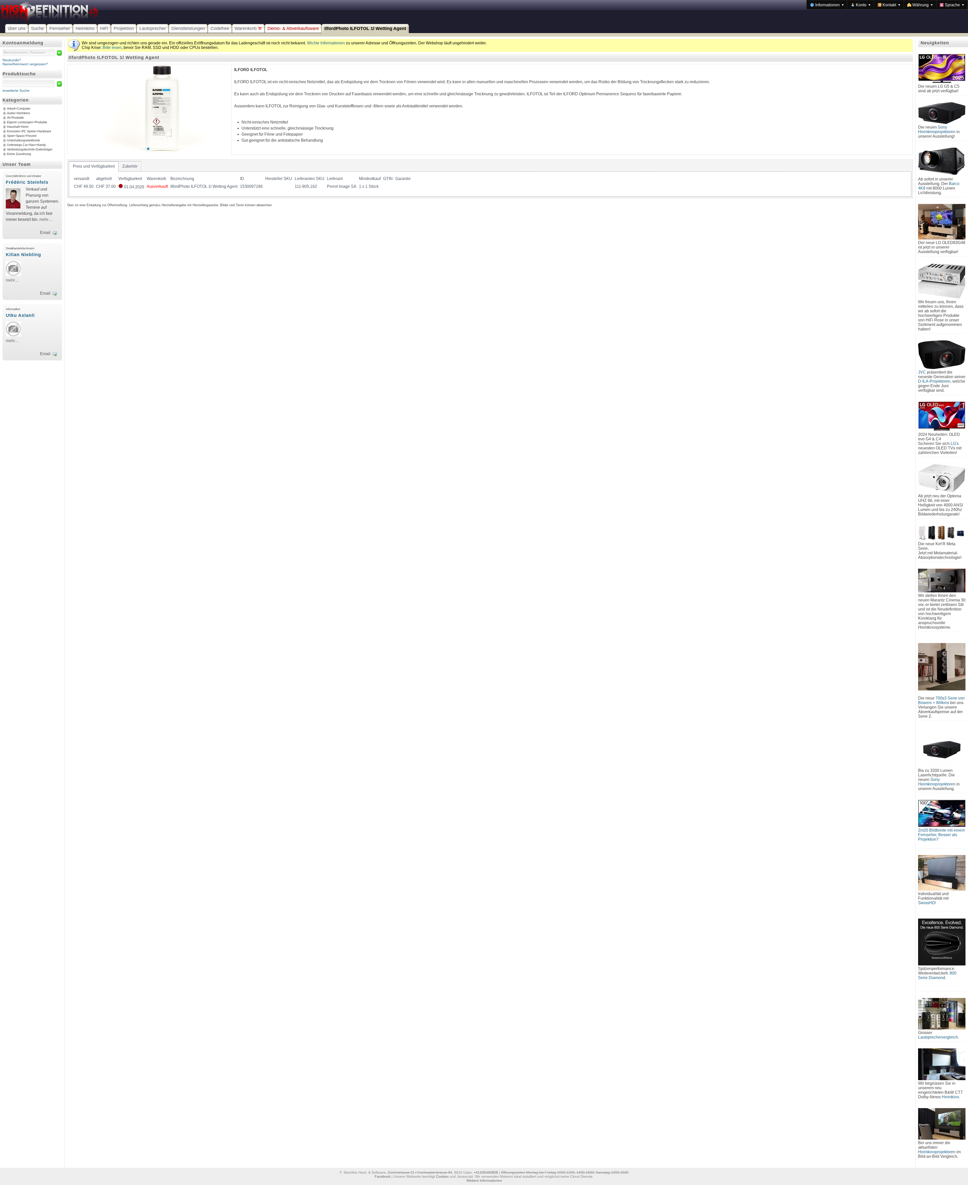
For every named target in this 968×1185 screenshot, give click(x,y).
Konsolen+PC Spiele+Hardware (29, 131)
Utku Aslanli (20, 315)
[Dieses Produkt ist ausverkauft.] (120, 187)
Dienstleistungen (188, 28)
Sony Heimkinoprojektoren (936, 129)
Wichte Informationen (326, 43)
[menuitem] (827, 4)
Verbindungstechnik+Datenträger (29, 149)
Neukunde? (12, 60)
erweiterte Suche (16, 90)
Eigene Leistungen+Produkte (27, 122)
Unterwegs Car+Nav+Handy (26, 145)
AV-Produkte (15, 117)
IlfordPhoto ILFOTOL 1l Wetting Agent (365, 28)
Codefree (219, 28)
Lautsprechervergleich (938, 1037)
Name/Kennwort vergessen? (25, 64)
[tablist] (490, 179)
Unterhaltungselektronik (23, 140)
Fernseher (59, 28)
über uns (16, 28)
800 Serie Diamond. (937, 975)
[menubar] (887, 5)
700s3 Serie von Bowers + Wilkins (941, 700)
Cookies (442, 1176)
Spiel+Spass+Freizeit (21, 136)
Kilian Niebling (23, 254)
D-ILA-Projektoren (934, 381)
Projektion (124, 28)
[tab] (93, 166)
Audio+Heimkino (18, 113)
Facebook (382, 1176)
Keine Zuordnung (19, 154)
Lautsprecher (152, 28)
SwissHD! (927, 903)
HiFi (104, 28)
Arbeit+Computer (19, 108)
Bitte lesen (112, 47)
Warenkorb (246, 28)
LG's (955, 443)
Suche (37, 28)
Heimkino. (951, 1097)
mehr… (45, 219)
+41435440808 (486, 1172)
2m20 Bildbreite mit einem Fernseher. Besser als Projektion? (941, 834)
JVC (922, 372)
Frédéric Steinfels (27, 182)
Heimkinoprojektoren (936, 1152)
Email (45, 232)
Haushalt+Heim (17, 127)
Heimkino (85, 28)
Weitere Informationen (484, 1180)
